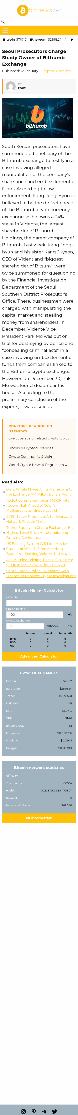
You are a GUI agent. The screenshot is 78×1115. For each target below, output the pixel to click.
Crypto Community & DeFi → (32, 457)
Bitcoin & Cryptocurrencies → (33, 448)
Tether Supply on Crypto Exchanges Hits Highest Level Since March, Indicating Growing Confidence (40, 533)
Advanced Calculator (39, 656)
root (22, 88)
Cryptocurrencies (56, 71)
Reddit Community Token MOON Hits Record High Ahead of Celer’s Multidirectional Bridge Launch (37, 505)
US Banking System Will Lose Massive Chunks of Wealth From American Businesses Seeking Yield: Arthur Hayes (38, 549)
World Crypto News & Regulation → (38, 465)
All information (39, 818)
